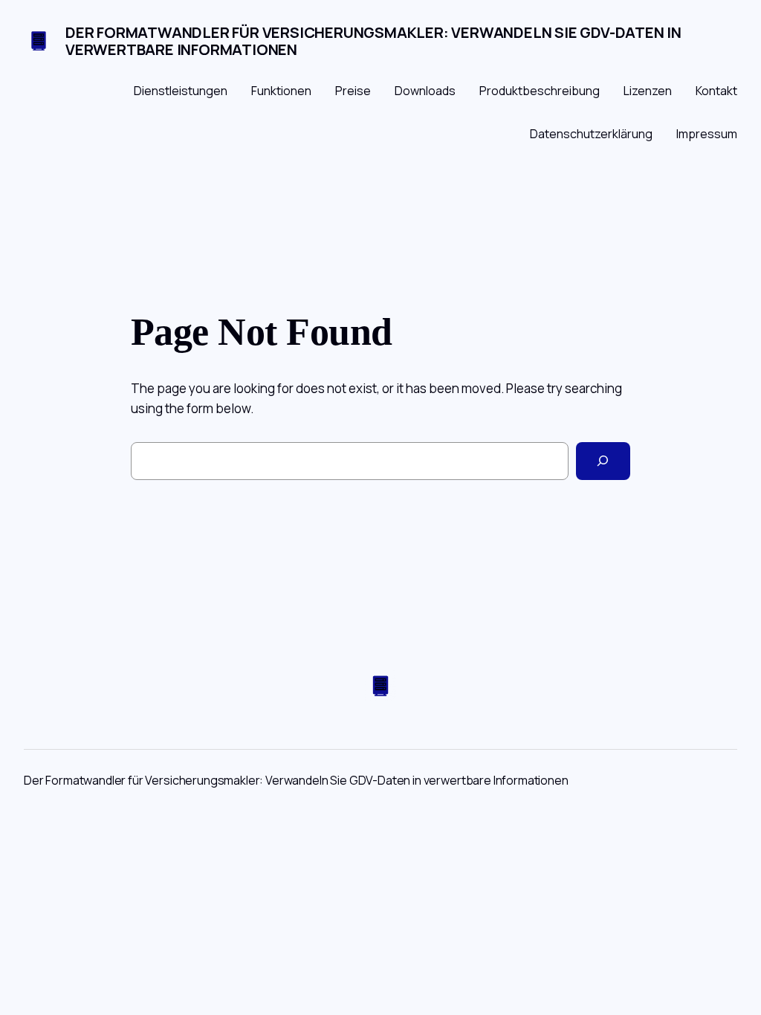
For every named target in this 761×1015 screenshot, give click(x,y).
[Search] (603, 461)
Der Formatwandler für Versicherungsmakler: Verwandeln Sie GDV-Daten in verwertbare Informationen (373, 40)
